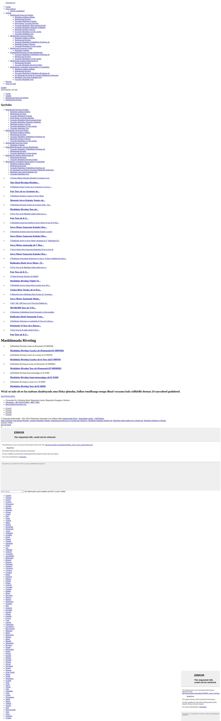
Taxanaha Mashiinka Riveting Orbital (28, 65)
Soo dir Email (6, 425)
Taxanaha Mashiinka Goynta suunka (28, 32)
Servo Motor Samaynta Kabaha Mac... (28, 227)
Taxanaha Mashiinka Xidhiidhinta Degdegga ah (32, 42)
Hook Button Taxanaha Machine (27, 23)
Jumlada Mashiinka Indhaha (40, 421)
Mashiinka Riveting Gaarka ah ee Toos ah (35, 359)
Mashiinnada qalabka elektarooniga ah (24, 61)
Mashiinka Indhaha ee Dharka (155, 421)
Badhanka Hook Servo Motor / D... (27, 263)
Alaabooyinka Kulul (69, 419)
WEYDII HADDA (8, 396)
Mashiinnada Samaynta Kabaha (21, 15)
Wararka (9, 82)
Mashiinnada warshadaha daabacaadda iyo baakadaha (29, 67)
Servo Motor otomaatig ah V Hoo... (27, 245)
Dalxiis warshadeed (17, 11)
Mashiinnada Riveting (23, 19)
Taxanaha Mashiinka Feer (24, 34)
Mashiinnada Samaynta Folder (21, 48)
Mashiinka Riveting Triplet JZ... (25, 281)
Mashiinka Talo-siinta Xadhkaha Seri (28, 77)
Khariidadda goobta (86, 419)
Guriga (8, 7)
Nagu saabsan (11, 9)
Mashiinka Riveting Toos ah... (24, 209)
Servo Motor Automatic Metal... (25, 299)
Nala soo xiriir (11, 84)
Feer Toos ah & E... (19, 218)
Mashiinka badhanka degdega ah (100, 421)
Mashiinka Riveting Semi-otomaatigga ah (34, 377)
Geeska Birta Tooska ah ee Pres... (25, 290)
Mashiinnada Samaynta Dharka (21, 36)
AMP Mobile (99, 419)
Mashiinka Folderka (22, 50)
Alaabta (8, 13)
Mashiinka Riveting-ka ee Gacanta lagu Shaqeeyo (69, 421)
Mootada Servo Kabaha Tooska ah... (27, 200)
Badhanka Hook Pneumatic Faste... (27, 316)
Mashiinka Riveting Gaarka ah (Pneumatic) (37, 350)
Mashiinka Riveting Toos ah (28, 386)
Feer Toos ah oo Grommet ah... (24, 191)
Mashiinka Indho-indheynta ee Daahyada (128, 421)
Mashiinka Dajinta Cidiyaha (25, 30)
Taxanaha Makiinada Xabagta (25, 21)
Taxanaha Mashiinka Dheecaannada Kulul (30, 25)
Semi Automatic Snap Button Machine (15, 421)
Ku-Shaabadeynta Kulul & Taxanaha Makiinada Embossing (36, 75)
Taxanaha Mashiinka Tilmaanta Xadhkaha (30, 28)
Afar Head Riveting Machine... (24, 182)
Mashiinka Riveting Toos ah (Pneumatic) (35, 368)
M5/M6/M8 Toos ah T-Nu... (23, 308)
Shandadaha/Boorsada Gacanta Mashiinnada (26, 52)
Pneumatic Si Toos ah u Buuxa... (25, 325)
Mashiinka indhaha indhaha (25, 17)
